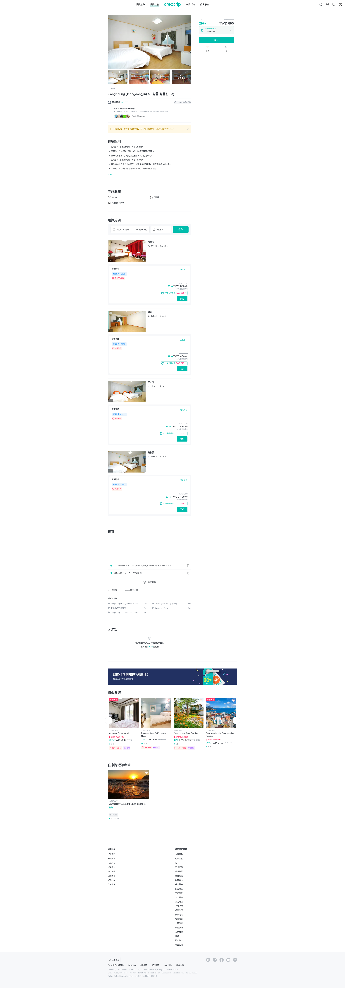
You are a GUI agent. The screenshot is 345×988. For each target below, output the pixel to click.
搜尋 (180, 229)
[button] (149, 129)
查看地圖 (152, 582)
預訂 (182, 298)
